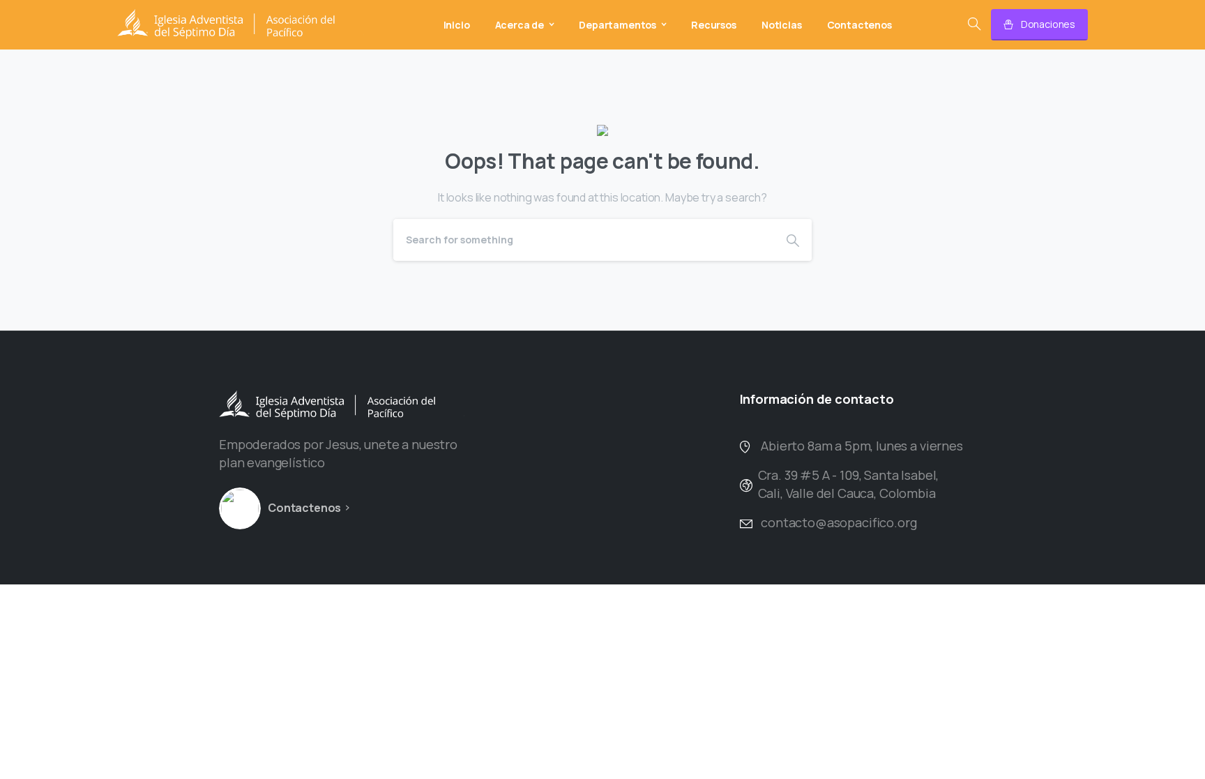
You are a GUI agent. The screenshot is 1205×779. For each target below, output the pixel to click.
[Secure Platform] (240, 508)
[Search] (974, 24)
